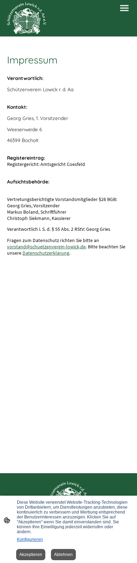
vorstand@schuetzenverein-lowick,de (46, 246)
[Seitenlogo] (26, 18)
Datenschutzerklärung (45, 253)
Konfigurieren (30, 539)
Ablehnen (63, 554)
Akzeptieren (30, 554)
